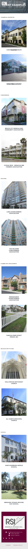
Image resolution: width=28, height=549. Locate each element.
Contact (8, 545)
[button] (24, 3)
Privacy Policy (17, 545)
